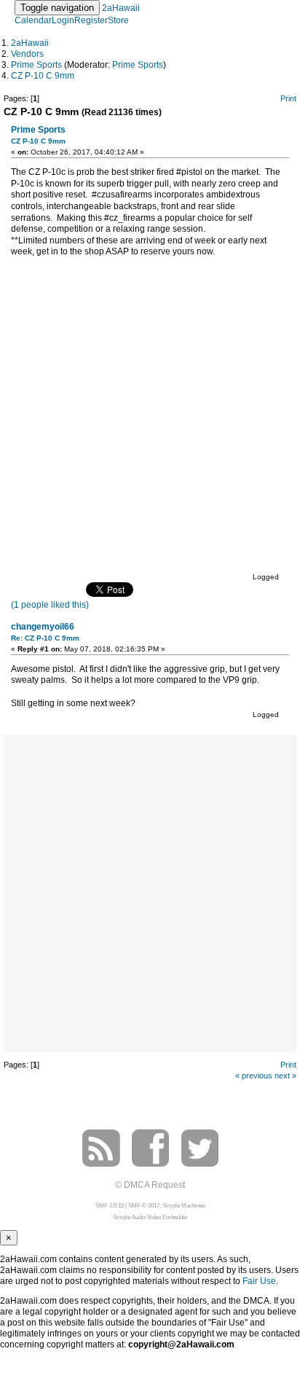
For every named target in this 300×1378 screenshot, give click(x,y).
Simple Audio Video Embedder (150, 1217)
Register (91, 20)
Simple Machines (183, 1205)
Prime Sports (137, 65)
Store (118, 20)
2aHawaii (121, 8)
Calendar (33, 20)
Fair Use (259, 1281)
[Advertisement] (150, 892)
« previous (253, 1075)
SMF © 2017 (143, 1205)
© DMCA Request (150, 1185)
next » (285, 1075)
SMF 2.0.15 (109, 1205)
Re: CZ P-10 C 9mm (45, 638)
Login (63, 20)
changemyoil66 (42, 627)
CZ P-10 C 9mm (38, 141)
